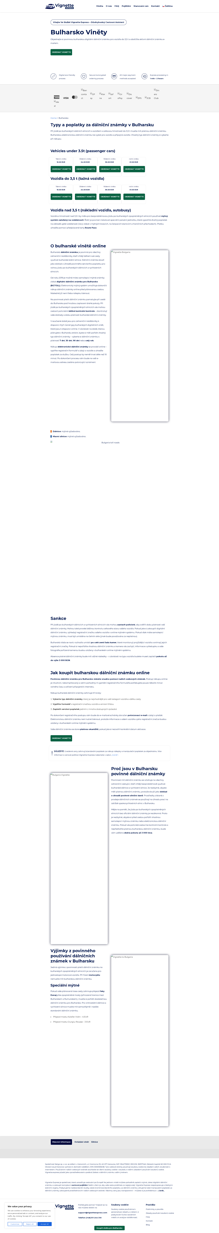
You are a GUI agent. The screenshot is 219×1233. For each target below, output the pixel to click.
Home (54, 118)
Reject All (30, 1224)
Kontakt (155, 6)
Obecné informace (61, 1142)
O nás (109, 6)
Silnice (94, 1142)
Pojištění (126, 6)
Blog (148, 1225)
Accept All (45, 1224)
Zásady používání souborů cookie (160, 1213)
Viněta (99, 6)
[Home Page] (60, 6)
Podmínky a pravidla (154, 1209)
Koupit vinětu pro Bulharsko (109, 1228)
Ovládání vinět (81, 1142)
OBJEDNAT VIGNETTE (61, 52)
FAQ (117, 6)
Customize (15, 1224)
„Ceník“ (114, 755)
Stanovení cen (141, 6)
